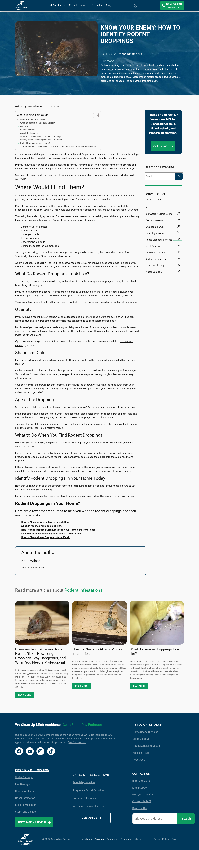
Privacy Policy (161, 839)
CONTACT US (141, 773)
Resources (139, 759)
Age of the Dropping (29, 133)
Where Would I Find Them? (32, 119)
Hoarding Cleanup (155, 233)
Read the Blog (140, 808)
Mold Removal (153, 246)
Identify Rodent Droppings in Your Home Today (41, 140)
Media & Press (141, 752)
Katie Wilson (33, 106)
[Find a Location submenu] (87, 5)
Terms (175, 839)
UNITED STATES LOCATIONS (91, 774)
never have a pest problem (102, 262)
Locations (86, 839)
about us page (83, 496)
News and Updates (155, 252)
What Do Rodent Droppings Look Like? (37, 123)
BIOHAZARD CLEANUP (147, 725)
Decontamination (154, 220)
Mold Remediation (25, 804)
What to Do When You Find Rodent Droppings (40, 136)
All (146, 207)
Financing (126, 839)
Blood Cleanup (141, 738)
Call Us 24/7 (161, 146)
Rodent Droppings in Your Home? (35, 143)
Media (137, 839)
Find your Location (143, 794)
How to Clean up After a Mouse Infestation (97, 651)
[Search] (179, 176)
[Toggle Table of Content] (94, 115)
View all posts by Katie (32, 567)
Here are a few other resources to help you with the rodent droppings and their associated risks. (60, 146)
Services (99, 839)
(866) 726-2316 (77, 742)
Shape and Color (27, 129)
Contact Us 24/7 (141, 801)
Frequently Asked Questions (89, 790)
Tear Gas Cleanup (155, 265)
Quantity (24, 126)
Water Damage (153, 271)
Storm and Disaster (26, 811)
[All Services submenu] (64, 5)
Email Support (140, 787)
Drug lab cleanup (154, 226)
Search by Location (84, 782)
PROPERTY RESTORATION (32, 770)
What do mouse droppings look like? (155, 651)
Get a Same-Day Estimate (82, 725)
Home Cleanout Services (158, 239)
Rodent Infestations (129, 54)
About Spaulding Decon (146, 745)
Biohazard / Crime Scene (158, 213)
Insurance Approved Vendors (89, 806)
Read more (24, 694)
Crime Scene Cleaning (145, 731)
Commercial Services (85, 798)
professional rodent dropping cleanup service (53, 471)
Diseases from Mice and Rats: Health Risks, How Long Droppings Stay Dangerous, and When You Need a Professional (40, 656)
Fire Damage (22, 784)
